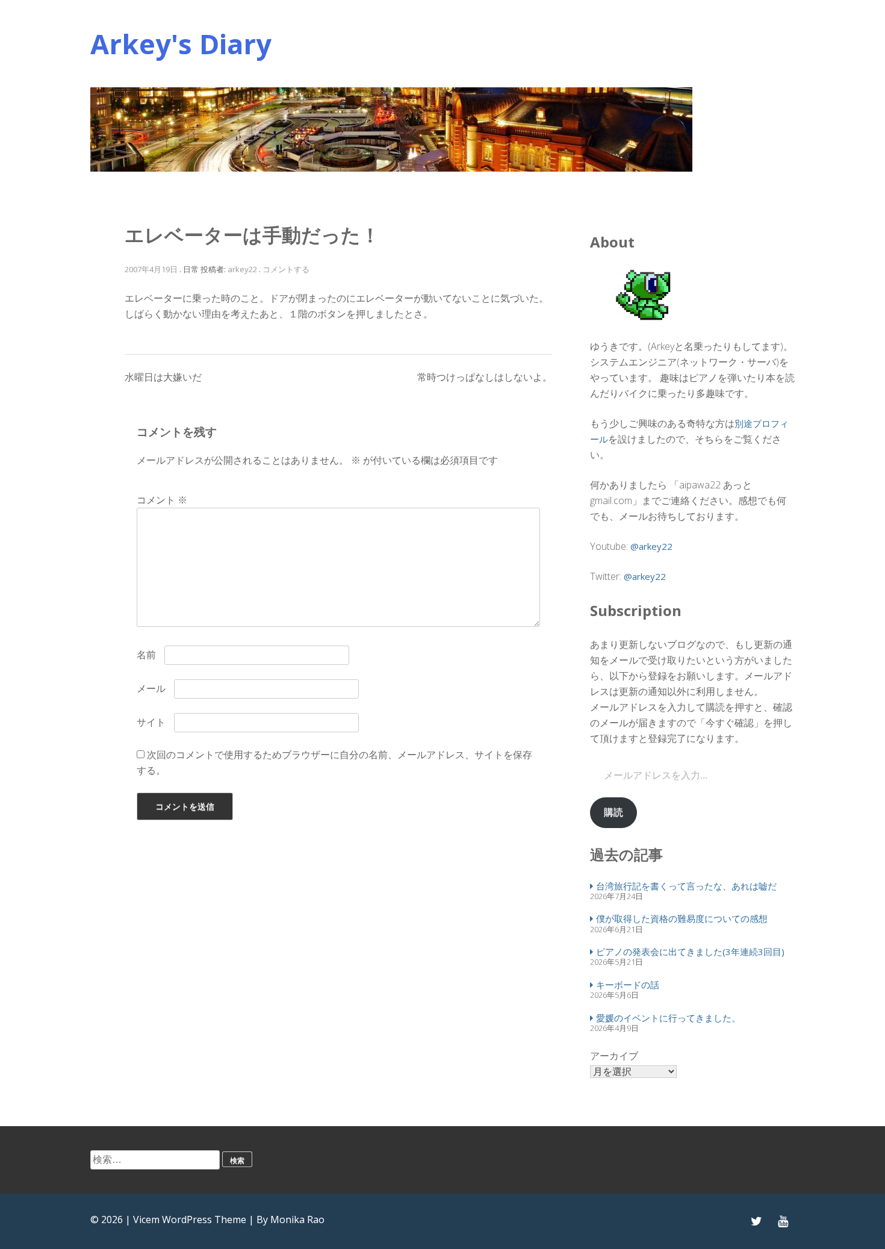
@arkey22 (651, 546)
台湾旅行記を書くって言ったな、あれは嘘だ (686, 886)
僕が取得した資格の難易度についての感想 (682, 918)
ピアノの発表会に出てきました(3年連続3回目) (690, 951)
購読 (613, 812)
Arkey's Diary (181, 43)
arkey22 (242, 269)
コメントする (285, 269)
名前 (146, 654)
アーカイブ (614, 1055)
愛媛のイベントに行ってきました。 (668, 1018)
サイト (151, 722)
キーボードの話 (627, 985)
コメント (162, 499)
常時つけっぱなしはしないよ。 (484, 377)
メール (151, 688)
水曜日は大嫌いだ (163, 377)
